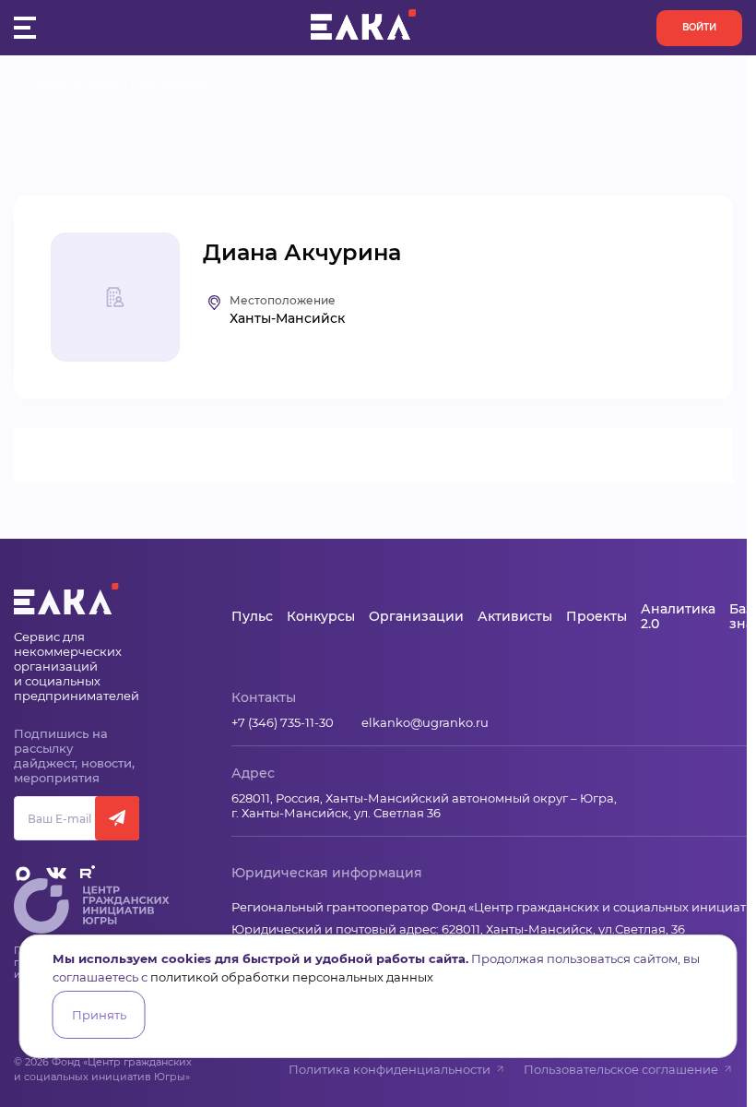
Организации (416, 616)
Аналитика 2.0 (678, 616)
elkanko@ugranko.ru (425, 722)
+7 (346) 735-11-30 (282, 722)
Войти (699, 27)
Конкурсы (321, 616)
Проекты (596, 616)
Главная (46, 83)
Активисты (101, 83)
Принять (99, 1014)
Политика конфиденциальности (389, 1069)
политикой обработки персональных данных (291, 977)
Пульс (252, 616)
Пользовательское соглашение (621, 1069)
